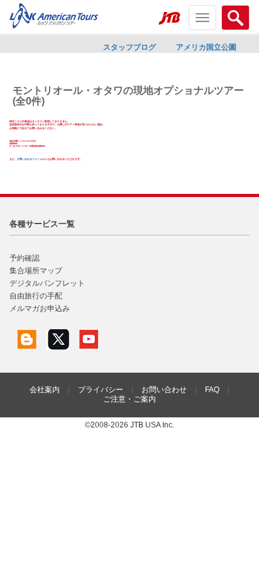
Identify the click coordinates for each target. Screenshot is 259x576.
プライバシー (100, 389)
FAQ (212, 389)
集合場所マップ (35, 270)
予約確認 (24, 258)
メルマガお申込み (39, 308)
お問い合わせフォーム (29, 159)
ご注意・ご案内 (129, 399)
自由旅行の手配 (35, 295)
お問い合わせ (164, 389)
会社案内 (45, 389)
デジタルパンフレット (47, 283)
